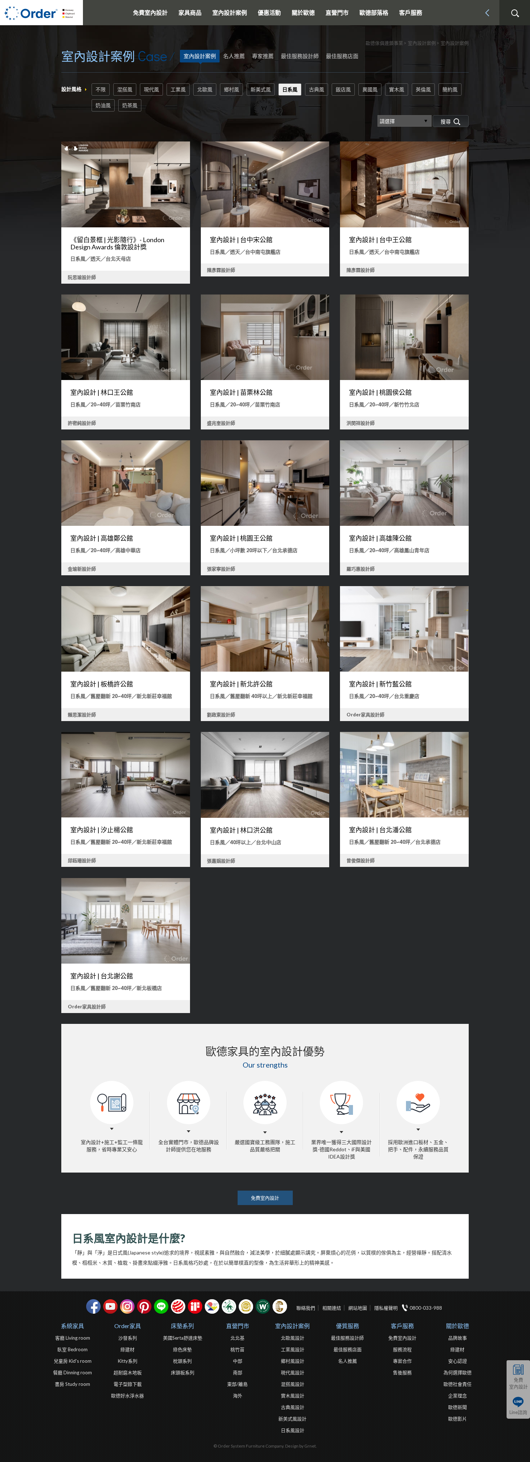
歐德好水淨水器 (127, 1395)
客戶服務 (402, 1325)
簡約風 (450, 89)
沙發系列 (127, 1338)
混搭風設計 (292, 1384)
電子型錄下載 (128, 1384)
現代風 (151, 89)
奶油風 (103, 105)
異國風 (369, 89)
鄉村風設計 (292, 1361)
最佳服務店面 (342, 56)
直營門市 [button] (337, 12)
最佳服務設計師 (300, 56)
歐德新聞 (457, 1407)
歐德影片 (457, 1419)
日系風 (289, 89)
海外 (237, 1395)
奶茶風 (129, 105)
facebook (93, 1306)
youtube (110, 1306)
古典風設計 (292, 1407)
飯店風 (343, 89)
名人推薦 (234, 56)
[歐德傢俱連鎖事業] (41, 12)
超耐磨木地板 (128, 1372)
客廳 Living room (72, 1338)
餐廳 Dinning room (72, 1372)
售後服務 (402, 1372)
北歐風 (204, 89)
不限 (101, 89)
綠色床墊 (182, 1349)
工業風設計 (292, 1349)
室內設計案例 (200, 56)
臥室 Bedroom (72, 1349)
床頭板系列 (182, 1372)
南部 (237, 1372)
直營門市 (237, 1325)
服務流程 (402, 1349)
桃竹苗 (237, 1349)
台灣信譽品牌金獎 (246, 1306)
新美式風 (261, 89)
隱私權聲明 (386, 1308)
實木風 (396, 89)
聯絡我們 (305, 1308)
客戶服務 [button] (410, 12)
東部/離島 (237, 1384)
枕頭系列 (182, 1361)
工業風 (178, 89)
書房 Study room (72, 1384)
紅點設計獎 (178, 1306)
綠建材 (229, 1306)
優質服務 (347, 1325)
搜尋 (515, 13)
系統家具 (72, 1325)
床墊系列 (182, 1325)
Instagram (127, 1306)
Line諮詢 (518, 1412)
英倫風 (423, 89)
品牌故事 (457, 1338)
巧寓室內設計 (280, 1306)
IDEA (212, 1306)
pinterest (144, 1306)
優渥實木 (263, 1306)
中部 (237, 1361)
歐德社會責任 (457, 1384)
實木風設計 (292, 1395)
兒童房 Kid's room (73, 1361)
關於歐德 (457, 1325)
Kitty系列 (127, 1361)
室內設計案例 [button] (229, 12)
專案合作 (402, 1361)
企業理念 (457, 1395)
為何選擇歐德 (457, 1372)
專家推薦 (263, 56)
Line (161, 1306)
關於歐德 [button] (303, 12)
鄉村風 (231, 89)
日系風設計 (292, 1430)
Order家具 (127, 1325)
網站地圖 (357, 1308)
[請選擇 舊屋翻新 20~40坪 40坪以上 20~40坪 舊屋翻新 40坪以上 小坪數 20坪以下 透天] (404, 121)
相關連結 (331, 1308)
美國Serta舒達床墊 (182, 1338)
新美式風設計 (292, 1419)
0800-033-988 (426, 1308)
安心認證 (457, 1361)
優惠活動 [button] (269, 12)
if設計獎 (195, 1306)
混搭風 (124, 89)
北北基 (237, 1338)
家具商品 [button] (190, 12)
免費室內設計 (150, 12)
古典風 (316, 89)
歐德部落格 (373, 12)
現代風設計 (292, 1372)
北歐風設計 (292, 1338)
